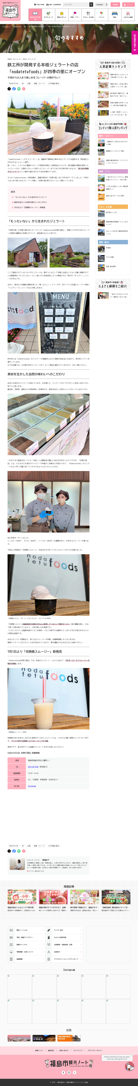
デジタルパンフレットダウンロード (66, 959)
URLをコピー (23, 88)
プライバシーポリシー (95, 1050)
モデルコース (48, 17)
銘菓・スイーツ (39, 83)
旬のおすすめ (17, 26)
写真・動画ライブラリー (25, 937)
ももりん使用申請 (60, 937)
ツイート (9, 88)
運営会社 (51, 1050)
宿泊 (114, 17)
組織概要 (20, 959)
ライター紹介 (58, 930)
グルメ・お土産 (88, 17)
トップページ (6, 26)
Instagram (32, 786)
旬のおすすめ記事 (35, 18)
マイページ (130, 4)
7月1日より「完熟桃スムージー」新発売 (29, 207)
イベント (101, 17)
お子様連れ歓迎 (53, 83)
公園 (28, 83)
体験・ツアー (75, 17)
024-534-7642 (33, 767)
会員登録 (115, 4)
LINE (18, 88)
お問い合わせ (63, 1050)
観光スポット (61, 17)
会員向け (57, 952)
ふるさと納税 (128, 17)
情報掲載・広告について (25, 952)
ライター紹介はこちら (36, 871)
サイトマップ (77, 1050)
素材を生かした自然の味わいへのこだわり (30, 202)
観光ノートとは (22, 930)
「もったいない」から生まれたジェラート (30, 197)
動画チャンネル (22, 944)
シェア (14, 88)
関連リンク (39, 1050)
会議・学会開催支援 (55, 4)
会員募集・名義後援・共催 (63, 944)
